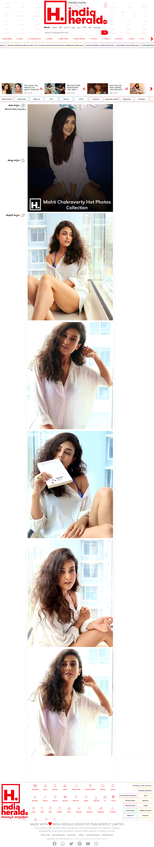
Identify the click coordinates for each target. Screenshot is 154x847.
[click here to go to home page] (76, 23)
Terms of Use (45, 835)
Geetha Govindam (145, 810)
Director (57, 99)
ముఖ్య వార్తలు (14, 161)
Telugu (145, 805)
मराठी (84, 27)
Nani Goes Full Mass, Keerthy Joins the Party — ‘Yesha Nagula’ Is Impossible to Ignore (104, 45)
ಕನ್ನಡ (73, 27)
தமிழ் (79, 27)
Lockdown (87, 99)
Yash (145, 795)
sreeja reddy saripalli (103, 99)
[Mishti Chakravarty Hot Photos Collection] (50, 206)
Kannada (145, 815)
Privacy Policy (71, 835)
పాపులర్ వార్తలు (13, 215)
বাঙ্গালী (89, 27)
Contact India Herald (92, 835)
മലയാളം (96, 27)
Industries (145, 800)
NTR (42, 99)
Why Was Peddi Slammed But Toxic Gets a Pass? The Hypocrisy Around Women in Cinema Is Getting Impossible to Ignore (74, 87)
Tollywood (28, 99)
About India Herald (58, 835)
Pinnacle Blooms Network (128, 795)
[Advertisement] (77, 65)
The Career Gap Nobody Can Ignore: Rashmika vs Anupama (31, 87)
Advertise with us (107, 835)
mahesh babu (13, 99)
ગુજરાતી (66, 27)
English (54, 27)
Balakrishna (118, 99)
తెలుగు (47, 28)
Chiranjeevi (133, 99)
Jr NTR (73, 99)
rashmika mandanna (145, 790)
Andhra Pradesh (130, 805)
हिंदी (60, 27)
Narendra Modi (130, 800)
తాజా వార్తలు (14, 106)
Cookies (81, 835)
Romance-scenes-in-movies (142, 785)
